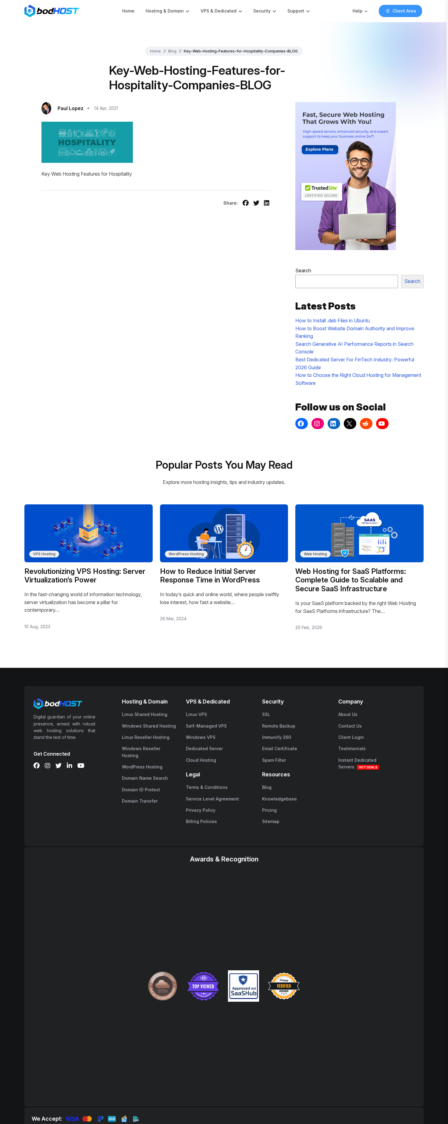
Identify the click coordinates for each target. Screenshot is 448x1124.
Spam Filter (274, 760)
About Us (347, 714)
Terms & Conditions (207, 787)
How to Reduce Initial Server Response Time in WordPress (210, 576)
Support (295, 10)
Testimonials (352, 748)
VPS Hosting (44, 554)
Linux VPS (196, 714)
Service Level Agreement (212, 798)
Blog (172, 51)
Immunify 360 (276, 737)
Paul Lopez (71, 108)
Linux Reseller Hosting (145, 737)
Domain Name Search (145, 778)
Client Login (351, 737)
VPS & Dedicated (218, 10)
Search (303, 270)
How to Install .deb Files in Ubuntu (332, 320)
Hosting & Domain (165, 10)
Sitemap (270, 821)
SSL (266, 714)
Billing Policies (201, 821)
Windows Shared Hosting (149, 725)
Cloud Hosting (201, 760)
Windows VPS (200, 737)
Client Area (404, 10)
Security (262, 10)
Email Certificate (279, 748)
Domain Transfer (140, 801)
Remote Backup (278, 725)
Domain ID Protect (141, 789)
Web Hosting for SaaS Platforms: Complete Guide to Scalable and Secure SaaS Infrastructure (350, 580)
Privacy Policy (200, 810)
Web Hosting (315, 554)
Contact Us (350, 725)
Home (128, 10)
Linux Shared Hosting (144, 714)
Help (357, 10)
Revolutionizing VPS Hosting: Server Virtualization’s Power (84, 576)
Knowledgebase (279, 798)
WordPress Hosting (186, 554)
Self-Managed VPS (206, 725)
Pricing (269, 810)
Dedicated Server (204, 748)
